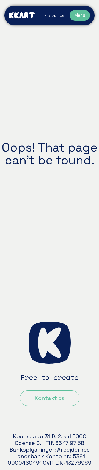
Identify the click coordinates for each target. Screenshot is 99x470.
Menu (79, 15)
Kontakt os (54, 15)
